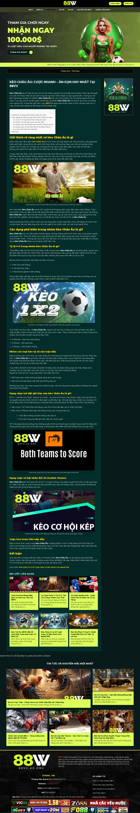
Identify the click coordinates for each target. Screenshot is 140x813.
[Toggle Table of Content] (51, 112)
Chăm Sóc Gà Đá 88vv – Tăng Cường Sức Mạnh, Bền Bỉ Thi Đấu (26, 737)
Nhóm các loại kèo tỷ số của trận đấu (30, 122)
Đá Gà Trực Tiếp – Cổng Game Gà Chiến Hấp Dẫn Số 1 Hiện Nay (36, 702)
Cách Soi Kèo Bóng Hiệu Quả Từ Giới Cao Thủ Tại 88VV (22, 597)
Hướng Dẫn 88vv (103, 10)
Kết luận (15, 132)
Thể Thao (51, 10)
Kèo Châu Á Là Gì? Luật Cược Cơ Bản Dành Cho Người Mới (44, 567)
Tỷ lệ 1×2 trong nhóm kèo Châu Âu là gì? (31, 120)
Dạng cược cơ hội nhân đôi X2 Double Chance (33, 127)
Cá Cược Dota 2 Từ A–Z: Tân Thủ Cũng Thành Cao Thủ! (53, 596)
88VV (30, 10)
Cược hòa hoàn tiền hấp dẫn (26, 129)
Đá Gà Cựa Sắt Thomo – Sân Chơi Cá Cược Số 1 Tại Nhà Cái (70, 737)
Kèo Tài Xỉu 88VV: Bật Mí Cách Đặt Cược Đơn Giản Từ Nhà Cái (23, 634)
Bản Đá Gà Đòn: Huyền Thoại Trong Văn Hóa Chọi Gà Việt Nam (112, 737)
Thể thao (75, 71)
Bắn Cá (40, 10)
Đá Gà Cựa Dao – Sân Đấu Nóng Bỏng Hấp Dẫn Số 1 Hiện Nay (113, 696)
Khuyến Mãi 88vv (84, 10)
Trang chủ (65, 71)
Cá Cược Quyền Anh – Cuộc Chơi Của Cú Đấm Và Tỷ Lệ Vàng (83, 597)
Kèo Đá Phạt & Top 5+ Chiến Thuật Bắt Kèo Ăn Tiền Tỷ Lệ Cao (83, 634)
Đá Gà (70, 10)
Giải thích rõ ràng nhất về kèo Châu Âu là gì (29, 115)
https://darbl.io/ (52, 784)
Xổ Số (61, 10)
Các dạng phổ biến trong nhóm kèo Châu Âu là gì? (32, 117)
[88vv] (70, 3)
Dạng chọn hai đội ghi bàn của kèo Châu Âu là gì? (34, 124)
